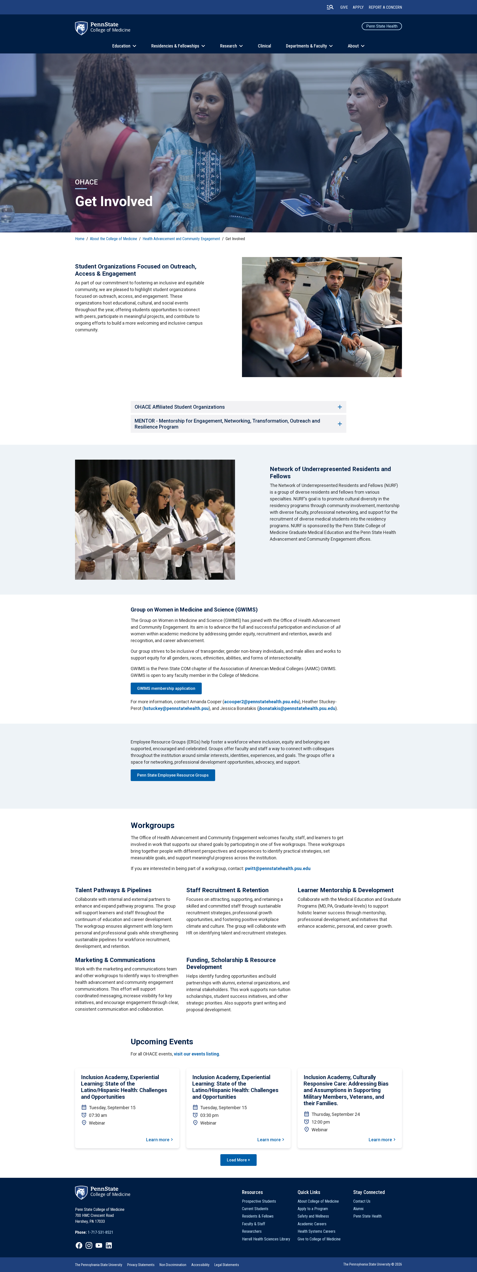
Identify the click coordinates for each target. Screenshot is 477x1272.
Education (121, 45)
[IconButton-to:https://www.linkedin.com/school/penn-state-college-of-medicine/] (109, 1245)
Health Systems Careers (316, 1231)
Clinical (264, 45)
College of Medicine (110, 29)
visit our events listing (196, 1053)
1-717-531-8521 (100, 1232)
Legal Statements (226, 1265)
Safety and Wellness (313, 1216)
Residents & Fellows (258, 1216)
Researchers (252, 1231)
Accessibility (200, 1265)
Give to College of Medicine (319, 1239)
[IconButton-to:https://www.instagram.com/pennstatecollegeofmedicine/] (89, 1245)
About (353, 45)
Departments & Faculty (306, 45)
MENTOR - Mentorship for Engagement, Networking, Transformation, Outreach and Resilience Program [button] (227, 424)
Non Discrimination (172, 1265)
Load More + (238, 1160)
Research (228, 45)
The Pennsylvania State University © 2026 (372, 1264)
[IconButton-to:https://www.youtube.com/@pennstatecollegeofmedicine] (99, 1245)
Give (344, 7)
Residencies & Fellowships (175, 45)
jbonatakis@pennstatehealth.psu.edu (297, 708)
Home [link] (79, 238)
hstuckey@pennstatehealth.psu (176, 708)
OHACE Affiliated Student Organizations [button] (180, 407)
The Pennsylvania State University (98, 1265)
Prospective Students (259, 1201)
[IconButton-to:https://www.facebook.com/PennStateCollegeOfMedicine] (79, 1245)
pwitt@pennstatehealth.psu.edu (278, 868)
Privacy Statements (141, 1265)
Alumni (358, 1208)
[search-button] (330, 7)
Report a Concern (385, 7)
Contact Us (361, 1201)
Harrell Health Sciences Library (266, 1239)
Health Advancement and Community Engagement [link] (181, 238)
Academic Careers (312, 1224)
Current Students (255, 1208)
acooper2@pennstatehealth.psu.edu (261, 701)
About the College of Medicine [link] (113, 238)
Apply (358, 7)
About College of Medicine (318, 1201)
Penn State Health (382, 26)
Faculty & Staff (253, 1224)
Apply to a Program (313, 1208)
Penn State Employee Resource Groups (173, 775)
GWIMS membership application (166, 688)
